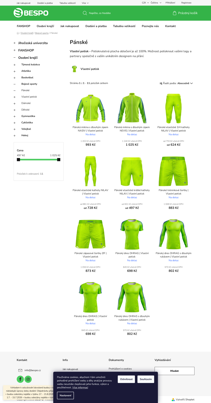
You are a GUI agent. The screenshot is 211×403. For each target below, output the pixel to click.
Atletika (26, 71)
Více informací (80, 387)
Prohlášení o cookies (120, 369)
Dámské (26, 103)
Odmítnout (126, 379)
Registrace (186, 2)
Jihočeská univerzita (33, 43)
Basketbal (27, 77)
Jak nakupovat (23, 3)
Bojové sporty (29, 84)
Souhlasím (146, 379)
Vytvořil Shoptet (185, 399)
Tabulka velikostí (68, 3)
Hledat (174, 371)
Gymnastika (28, 116)
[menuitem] (23, 26)
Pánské (25, 90)
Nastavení (65, 395)
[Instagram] (28, 379)
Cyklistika (27, 122)
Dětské (25, 109)
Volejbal (26, 129)
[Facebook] (20, 379)
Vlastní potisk (29, 96)
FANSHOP (26, 50)
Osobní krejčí (27, 57)
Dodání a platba (45, 3)
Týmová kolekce (30, 64)
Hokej (24, 135)
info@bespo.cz (33, 370)
